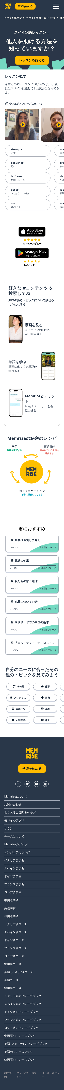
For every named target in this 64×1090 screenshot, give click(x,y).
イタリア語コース (15, 924)
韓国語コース (12, 988)
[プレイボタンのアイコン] (23, 125)
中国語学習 (11, 900)
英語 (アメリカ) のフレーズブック (25, 1044)
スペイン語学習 (13, 17)
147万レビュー (32, 265)
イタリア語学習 (14, 860)
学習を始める (25, 6)
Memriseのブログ (15, 844)
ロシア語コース (14, 956)
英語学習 (10, 908)
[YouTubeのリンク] (36, 784)
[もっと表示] (56, 6)
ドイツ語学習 (12, 876)
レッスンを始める (32, 60)
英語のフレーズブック (18, 1052)
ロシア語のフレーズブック (21, 1028)
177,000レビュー (32, 243)
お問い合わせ (12, 804)
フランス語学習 (14, 884)
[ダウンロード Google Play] (32, 253)
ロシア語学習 (12, 892)
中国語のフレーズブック (20, 1036)
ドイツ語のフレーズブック (21, 1012)
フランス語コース (15, 948)
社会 (52, 17)
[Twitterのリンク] (27, 784)
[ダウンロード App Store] (32, 232)
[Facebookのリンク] (18, 784)
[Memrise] (8, 6)
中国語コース (12, 964)
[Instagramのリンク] (46, 784)
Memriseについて (15, 796)
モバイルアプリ (14, 820)
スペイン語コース (36, 17)
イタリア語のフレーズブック (22, 996)
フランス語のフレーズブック (22, 1020)
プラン (8, 828)
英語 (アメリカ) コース (18, 972)
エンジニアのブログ (17, 852)
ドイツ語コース (14, 940)
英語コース (11, 980)
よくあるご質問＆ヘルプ (20, 812)
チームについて (14, 836)
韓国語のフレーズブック (20, 1060)
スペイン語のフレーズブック (22, 1004)
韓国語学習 (11, 916)
